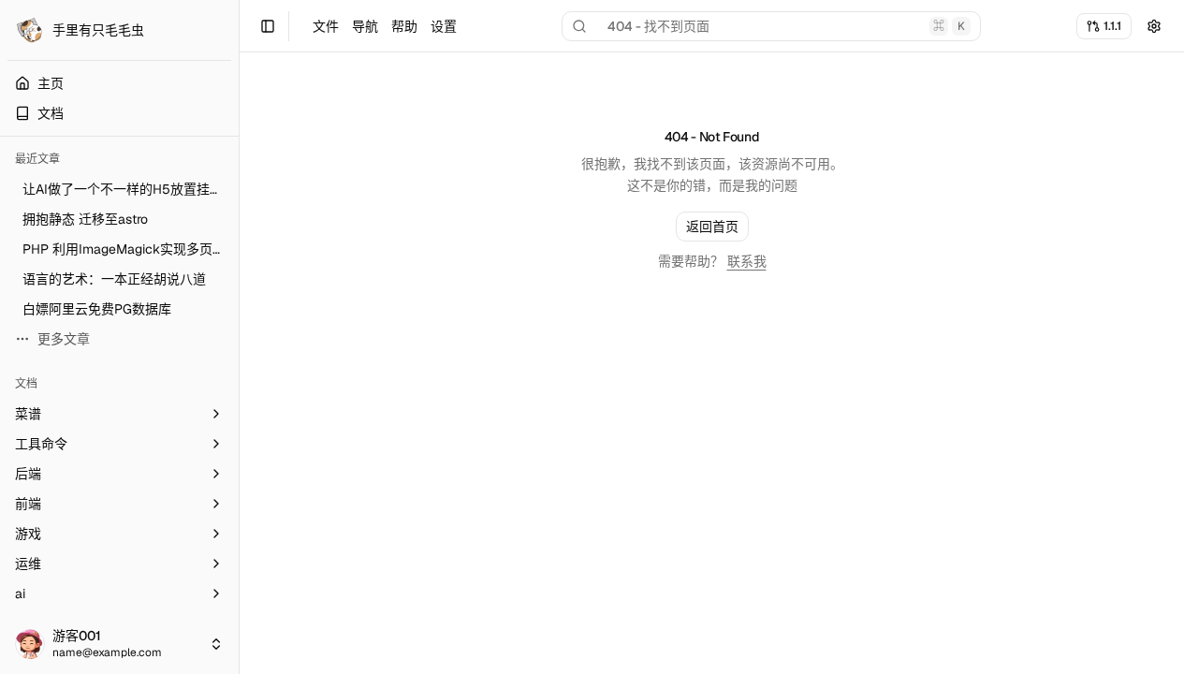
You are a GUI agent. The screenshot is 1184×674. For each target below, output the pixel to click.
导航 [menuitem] (365, 26)
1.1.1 (1112, 26)
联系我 (747, 261)
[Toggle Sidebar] (238, 337)
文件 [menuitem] (326, 26)
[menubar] (384, 26)
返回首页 (712, 226)
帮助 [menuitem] (404, 26)
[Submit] (1154, 26)
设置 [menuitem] (444, 26)
